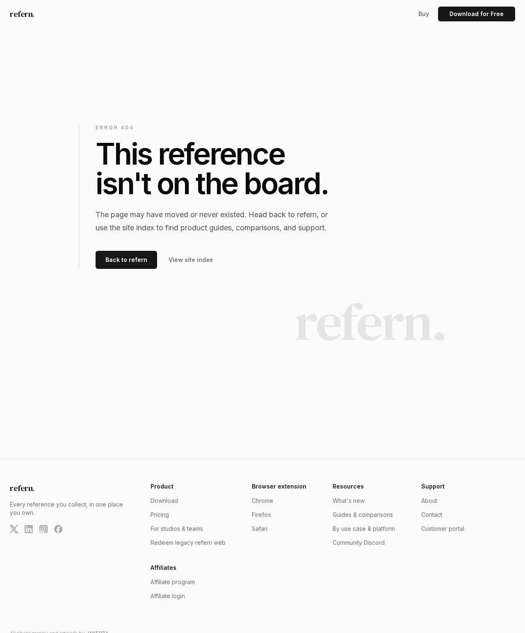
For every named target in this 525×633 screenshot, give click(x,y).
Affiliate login (168, 595)
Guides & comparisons (363, 514)
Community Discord (359, 542)
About (429, 500)
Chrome (262, 500)
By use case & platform (364, 528)
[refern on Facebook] (58, 529)
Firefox (261, 514)
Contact (431, 514)
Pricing (160, 514)
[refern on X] (14, 529)
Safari (259, 528)
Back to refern (126, 259)
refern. (22, 14)
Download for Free (477, 13)
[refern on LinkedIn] (29, 529)
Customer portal (442, 528)
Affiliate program (173, 581)
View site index (191, 259)
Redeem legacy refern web (188, 542)
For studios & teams (177, 528)
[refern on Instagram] (43, 529)
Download (164, 500)
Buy (423, 13)
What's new (349, 500)
